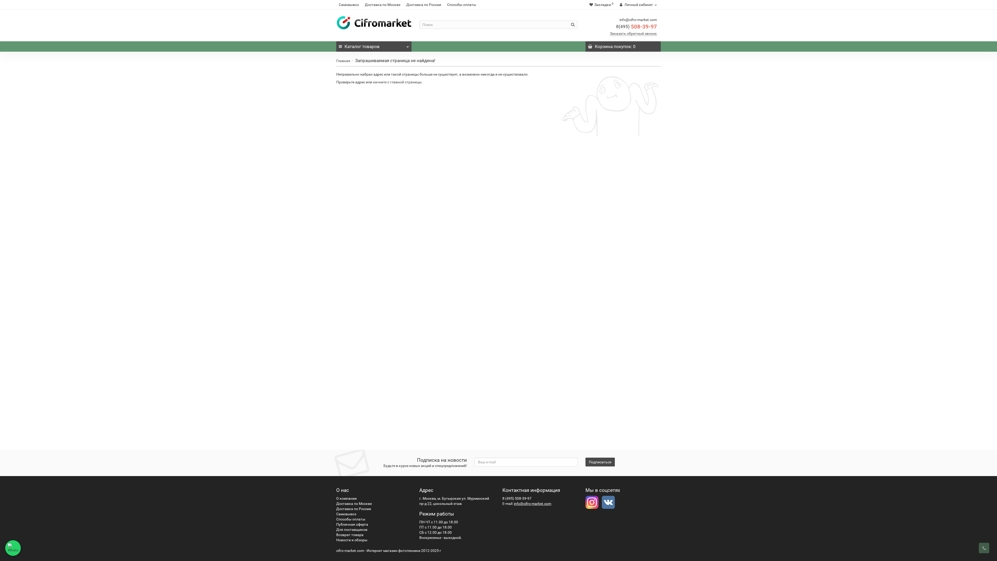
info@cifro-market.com (532, 504)
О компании (346, 498)
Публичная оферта (352, 524)
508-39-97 (636, 27)
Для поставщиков (351, 529)
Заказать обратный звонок (633, 33)
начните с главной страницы (397, 82)
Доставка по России (423, 5)
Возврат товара (349, 535)
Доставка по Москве (382, 5)
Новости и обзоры (351, 540)
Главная (343, 61)
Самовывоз (349, 5)
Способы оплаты (461, 5)
